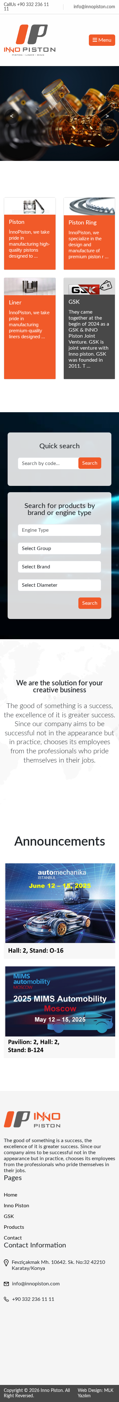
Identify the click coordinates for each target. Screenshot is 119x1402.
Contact (13, 1237)
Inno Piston (16, 1205)
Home (10, 1194)
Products (14, 1227)
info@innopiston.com (94, 7)
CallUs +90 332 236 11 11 (26, 7)
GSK (9, 1216)
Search (89, 463)
